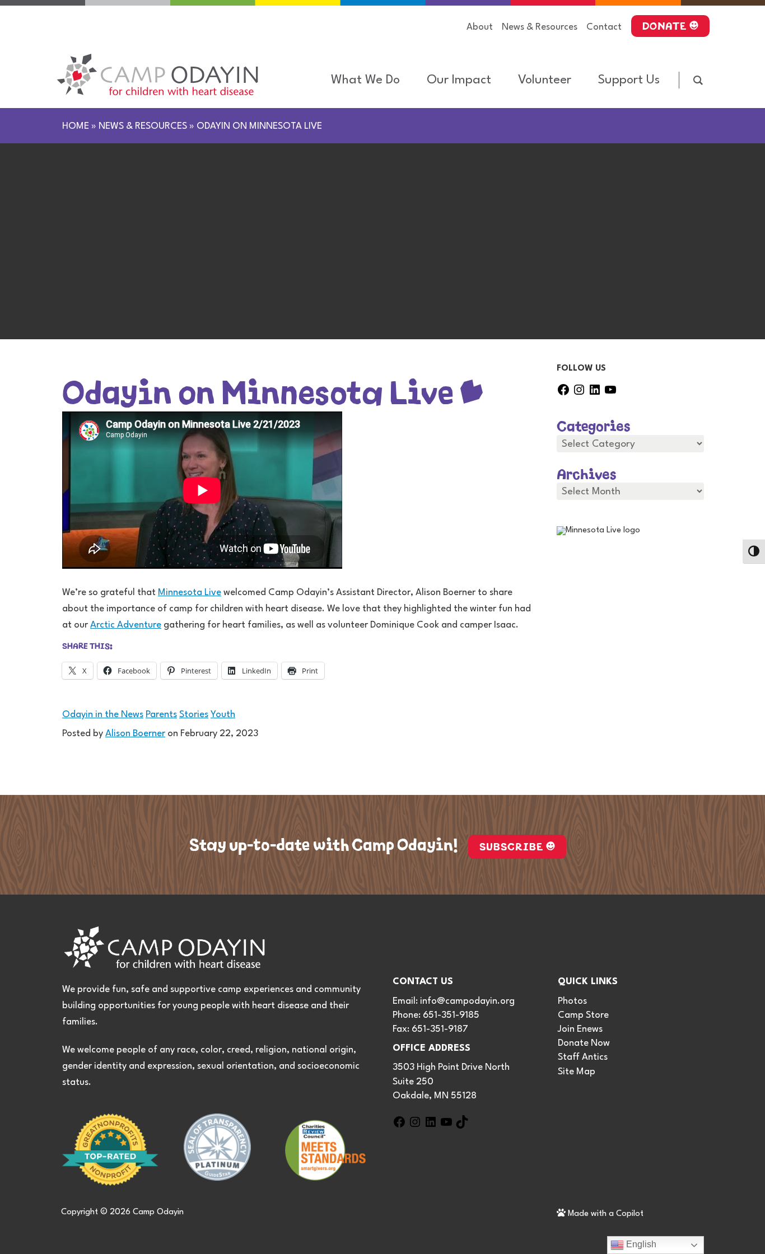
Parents (161, 714)
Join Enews (580, 1029)
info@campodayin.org (467, 1001)
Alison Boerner (135, 733)
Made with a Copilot (604, 1214)
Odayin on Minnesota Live (258, 387)
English (640, 1244)
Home (75, 126)
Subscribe (511, 845)
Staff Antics (583, 1057)
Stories (193, 714)
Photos (572, 1001)
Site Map (576, 1072)
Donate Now (584, 1043)
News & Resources (143, 126)
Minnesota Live (189, 592)
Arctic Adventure (125, 625)
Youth (223, 714)
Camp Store (583, 1015)
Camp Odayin (158, 1212)
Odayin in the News (102, 714)
